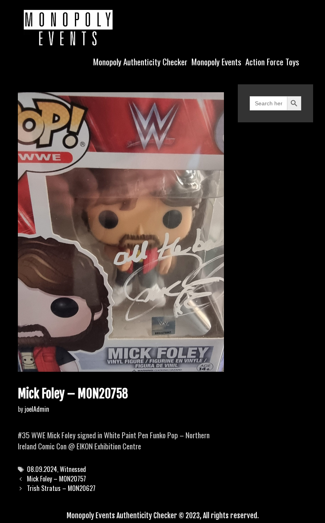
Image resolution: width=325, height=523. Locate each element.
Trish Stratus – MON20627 (61, 488)
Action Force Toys (272, 61)
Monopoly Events (216, 61)
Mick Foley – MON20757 (56, 478)
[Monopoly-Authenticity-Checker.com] (68, 27)
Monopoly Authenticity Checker (140, 61)
